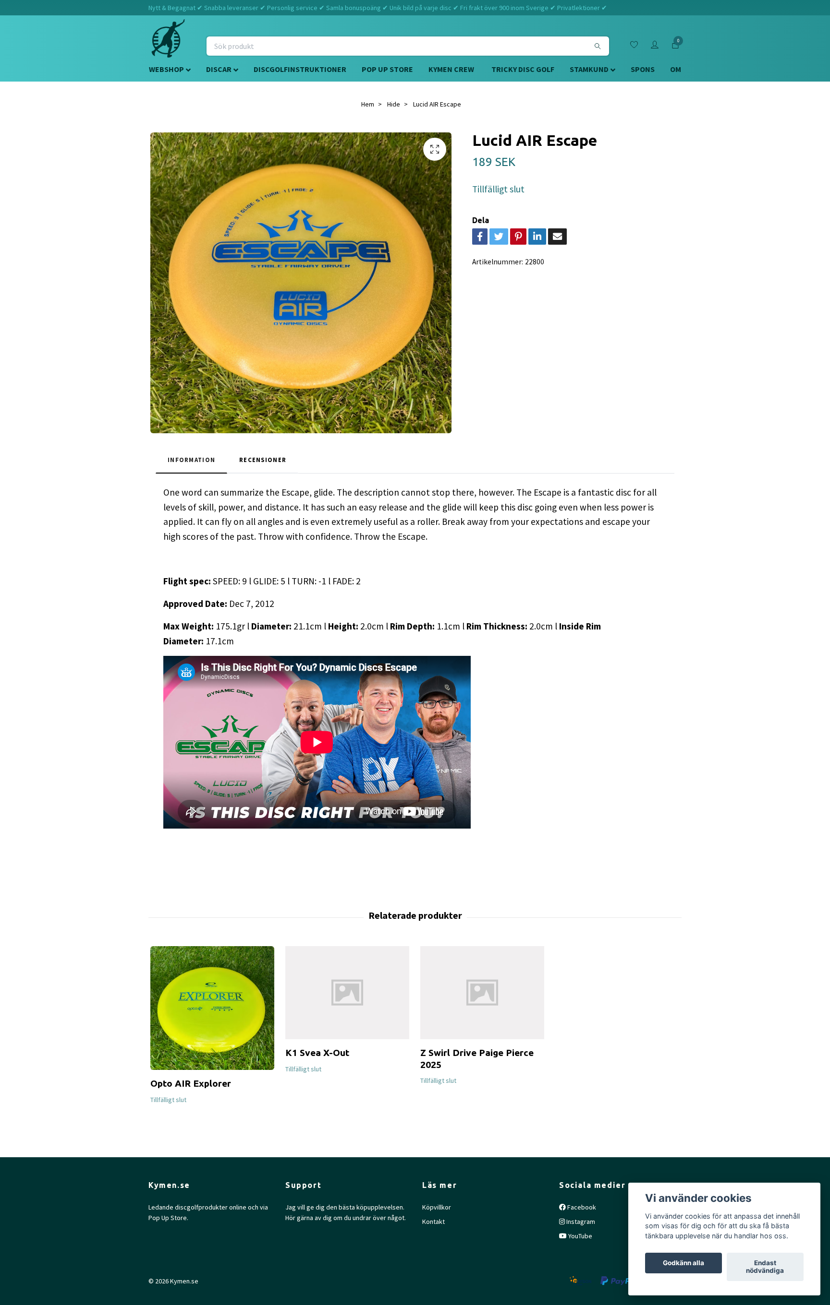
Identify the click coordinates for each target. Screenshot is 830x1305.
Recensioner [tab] (262, 459)
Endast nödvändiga (765, 1267)
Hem (367, 104)
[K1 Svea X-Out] (347, 992)
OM (675, 69)
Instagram (580, 1221)
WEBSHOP (166, 69)
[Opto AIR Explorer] (212, 1008)
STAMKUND (589, 69)
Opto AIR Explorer (190, 1083)
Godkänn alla (683, 1263)
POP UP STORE (387, 69)
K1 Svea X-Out (317, 1052)
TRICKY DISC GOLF (522, 69)
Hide (393, 104)
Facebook (581, 1207)
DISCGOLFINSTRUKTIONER (300, 69)
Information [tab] (191, 459)
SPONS (643, 69)
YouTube (579, 1236)
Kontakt (433, 1221)
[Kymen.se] (168, 46)
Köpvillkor (436, 1207)
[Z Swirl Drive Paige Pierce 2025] (482, 992)
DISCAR (219, 69)
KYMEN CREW (451, 69)
